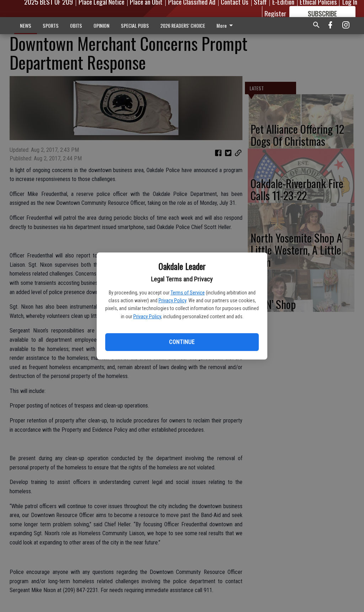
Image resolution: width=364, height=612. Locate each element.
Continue (181, 342)
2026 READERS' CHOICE (182, 25)
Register (275, 13)
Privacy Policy (172, 300)
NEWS (25, 25)
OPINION (101, 25)
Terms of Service (188, 293)
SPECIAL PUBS (135, 25)
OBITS (76, 25)
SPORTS (51, 25)
